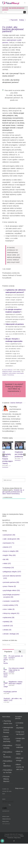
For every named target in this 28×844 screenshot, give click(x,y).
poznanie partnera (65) (11, 582)
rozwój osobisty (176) (10, 605)
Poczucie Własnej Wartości (6, 779)
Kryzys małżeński (19, 746)
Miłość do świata (19, 753)
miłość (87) (7, 563)
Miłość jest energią (19, 759)
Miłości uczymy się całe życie (20, 767)
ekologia (4, 791)
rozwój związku (20, 373)
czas (8, 788)
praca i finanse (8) (9, 586)
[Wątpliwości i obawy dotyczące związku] (6, 682)
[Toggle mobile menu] (25, 3)
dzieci (3, 793)
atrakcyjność (7, 801)
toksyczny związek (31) (11, 613)
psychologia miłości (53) (11, 590)
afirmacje (4, 816)
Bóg (10, 805)
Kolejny (21, 20)
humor (10, 791)
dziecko (3, 799)
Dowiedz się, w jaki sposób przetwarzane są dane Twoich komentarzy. (13, 491)
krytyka (7, 816)
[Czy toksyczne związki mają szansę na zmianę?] (6, 668)
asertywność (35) (9, 535)
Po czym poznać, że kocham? (16, 657)
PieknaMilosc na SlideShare (7, 763)
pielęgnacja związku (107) (12, 571)
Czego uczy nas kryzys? (20, 733)
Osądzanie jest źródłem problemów (19, 454)
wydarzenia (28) (8, 617)
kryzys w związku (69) (10, 551)
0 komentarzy (10, 375)
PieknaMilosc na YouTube (7, 771)
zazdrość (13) (8, 625)
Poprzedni (14, 20)
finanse (7, 821)
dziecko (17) (7, 547)
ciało (4, 808)
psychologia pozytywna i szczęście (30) (11, 596)
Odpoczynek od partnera (14, 324)
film (8, 791)
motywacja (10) (8, 567)
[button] (3, 455)
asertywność (5, 811)
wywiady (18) (7, 621)
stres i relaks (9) (8, 609)
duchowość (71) (8, 543)
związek (4, 375)
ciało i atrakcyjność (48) (11, 539)
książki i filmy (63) (9, 555)
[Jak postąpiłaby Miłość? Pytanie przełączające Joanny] (7, 442)
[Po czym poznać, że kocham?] (6, 656)
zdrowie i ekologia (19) (11, 634)
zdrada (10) (7, 630)
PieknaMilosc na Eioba (7, 747)
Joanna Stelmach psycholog (6, 739)
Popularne (8, 652)
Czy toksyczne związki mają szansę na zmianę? (16, 670)
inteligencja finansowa (6, 818)
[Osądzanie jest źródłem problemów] (20, 442)
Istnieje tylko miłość (20, 740)
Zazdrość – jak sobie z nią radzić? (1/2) (13, 699)
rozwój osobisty (16, 371)
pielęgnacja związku (7, 371)
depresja (4, 821)
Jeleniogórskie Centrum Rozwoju (7, 730)
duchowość (7, 814)
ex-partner (4, 788)
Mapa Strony (17, 837)
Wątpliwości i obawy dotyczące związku (15, 682)
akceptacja (5, 373)
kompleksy (6, 796)
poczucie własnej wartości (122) (12, 577)
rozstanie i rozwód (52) (11, 601)
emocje (5, 805)
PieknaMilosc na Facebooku (7, 754)
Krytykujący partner (10, 691)
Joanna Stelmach (8, 369)
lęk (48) (5, 559)
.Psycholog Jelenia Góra (7, 722)
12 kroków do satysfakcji (19, 725)
